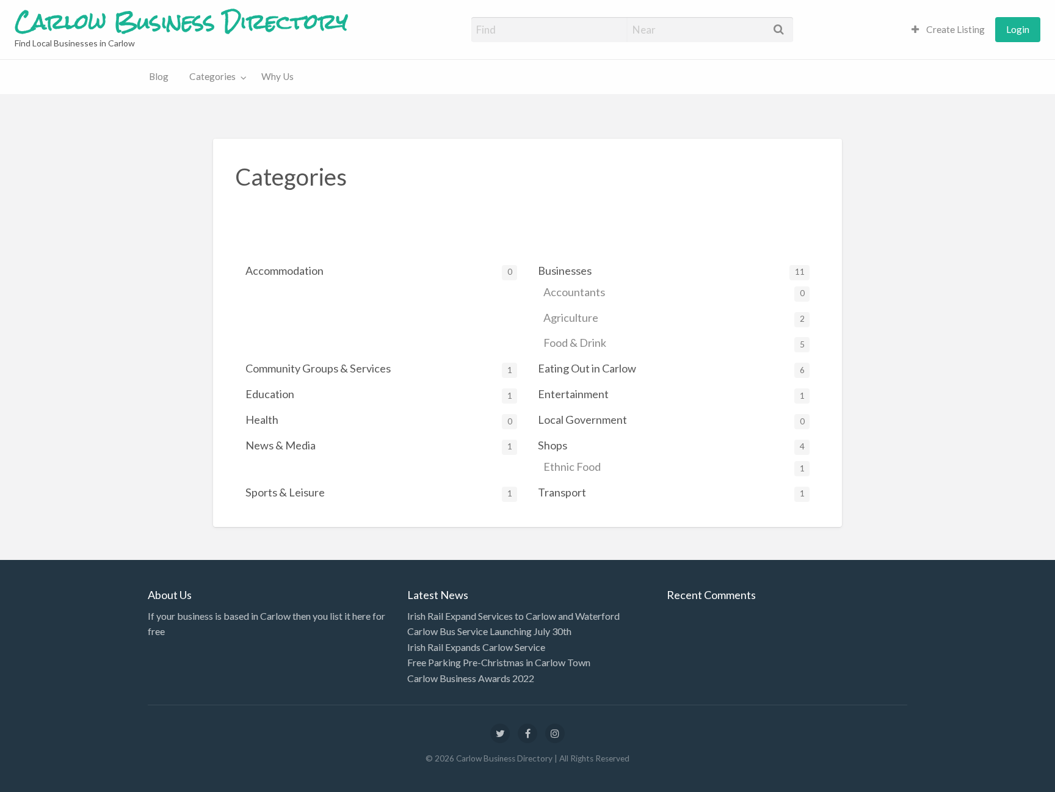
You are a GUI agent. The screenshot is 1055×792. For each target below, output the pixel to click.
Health (378, 419)
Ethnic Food (674, 466)
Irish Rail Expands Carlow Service (476, 647)
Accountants (674, 292)
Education (378, 394)
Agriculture (674, 317)
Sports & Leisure (378, 492)
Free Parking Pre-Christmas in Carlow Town (498, 662)
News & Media (378, 445)
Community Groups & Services (378, 368)
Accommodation (378, 270)
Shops (671, 445)
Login (1017, 29)
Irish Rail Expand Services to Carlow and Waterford (513, 616)
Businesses (671, 270)
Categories (212, 76)
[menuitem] (948, 29)
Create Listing (954, 29)
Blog (159, 76)
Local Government (671, 419)
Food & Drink (674, 342)
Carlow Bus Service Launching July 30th (489, 631)
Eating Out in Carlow (671, 368)
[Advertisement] (457, 225)
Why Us (277, 76)
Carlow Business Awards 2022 (470, 678)
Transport (671, 492)
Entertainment (671, 394)
